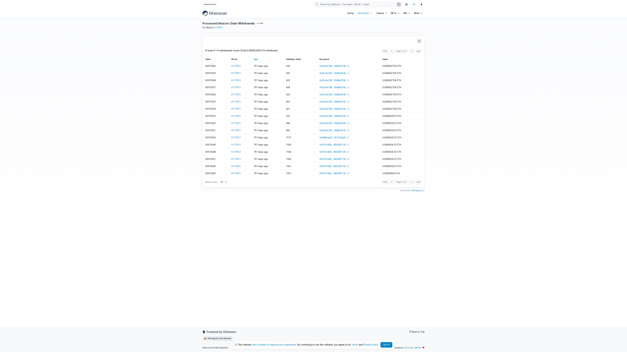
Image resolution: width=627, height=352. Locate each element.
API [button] (405, 13)
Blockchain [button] (363, 13)
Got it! (386, 344)
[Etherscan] (214, 13)
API (261, 23)
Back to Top (418, 331)
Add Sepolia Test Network (219, 338)
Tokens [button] (380, 13)
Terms (354, 344)
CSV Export (416, 190)
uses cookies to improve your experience (274, 344)
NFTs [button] (393, 13)
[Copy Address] (348, 66)
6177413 (217, 27)
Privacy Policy (370, 344)
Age (256, 59)
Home (350, 13)
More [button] (417, 13)
